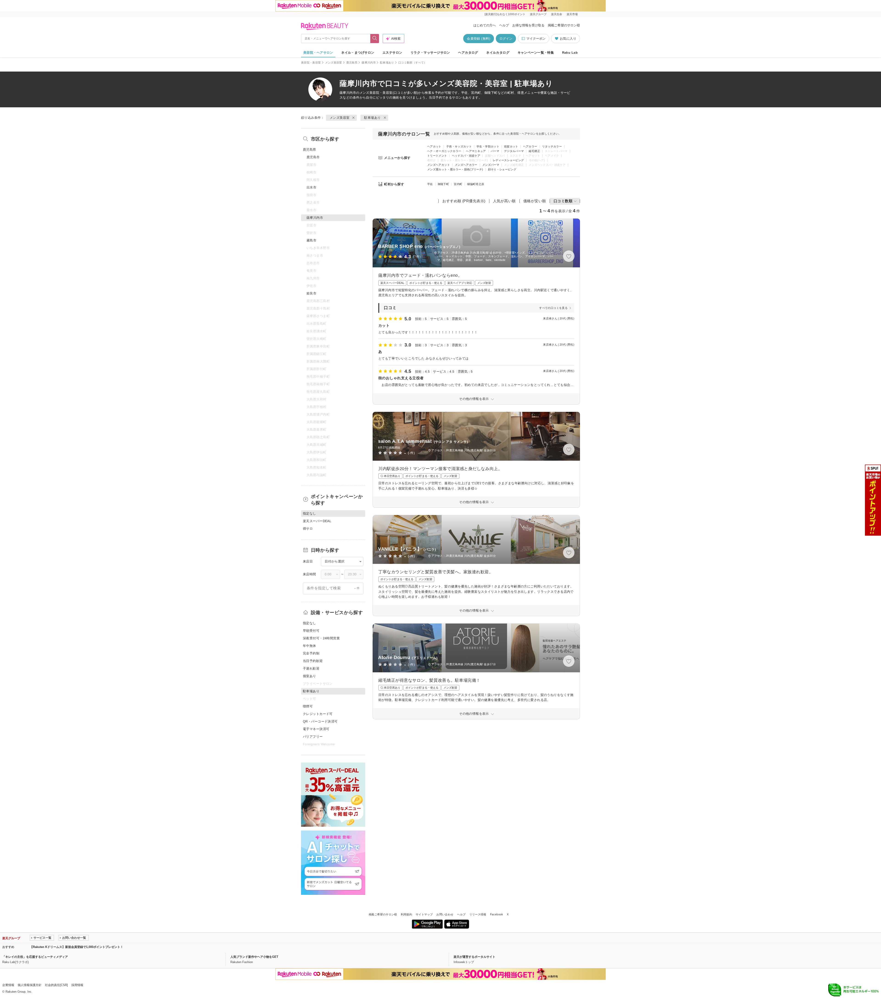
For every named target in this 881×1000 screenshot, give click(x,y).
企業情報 (8, 985)
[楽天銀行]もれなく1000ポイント (505, 14)
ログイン (505, 38)
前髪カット (511, 146)
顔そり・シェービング (502, 169)
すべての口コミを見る (553, 308)
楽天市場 (572, 14)
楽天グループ (538, 14)
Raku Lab (570, 52)
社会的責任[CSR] (56, 985)
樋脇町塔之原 (475, 184)
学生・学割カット (488, 146)
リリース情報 (477, 914)
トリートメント (437, 155)
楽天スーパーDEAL (317, 521)
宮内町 (458, 184)
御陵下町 (443, 184)
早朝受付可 (311, 630)
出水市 (311, 187)
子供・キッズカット (459, 146)
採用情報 (77, 985)
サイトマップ (424, 914)
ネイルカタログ (497, 52)
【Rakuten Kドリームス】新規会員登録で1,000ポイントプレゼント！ (76, 947)
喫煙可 (308, 706)
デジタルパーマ (514, 151)
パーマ (495, 151)
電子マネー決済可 (316, 729)
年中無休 (309, 646)
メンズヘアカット (438, 164)
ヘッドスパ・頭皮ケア (466, 155)
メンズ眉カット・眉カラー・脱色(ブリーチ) (455, 169)
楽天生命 (556, 14)
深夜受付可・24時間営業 (321, 638)
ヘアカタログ (468, 52)
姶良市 (311, 293)
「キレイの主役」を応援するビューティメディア (35, 956)
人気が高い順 (504, 201)
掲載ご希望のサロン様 (564, 25)
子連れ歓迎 (311, 668)
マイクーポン (536, 38)
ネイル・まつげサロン (357, 52)
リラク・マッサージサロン (430, 52)
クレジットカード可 (318, 714)
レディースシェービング (508, 160)
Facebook (496, 914)
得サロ (308, 528)
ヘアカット (434, 146)
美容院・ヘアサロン (318, 52)
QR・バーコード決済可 (320, 721)
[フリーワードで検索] (374, 38)
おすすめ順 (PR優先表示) (463, 201)
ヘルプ (504, 25)
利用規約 (406, 914)
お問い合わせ (444, 914)
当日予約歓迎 (313, 661)
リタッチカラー (552, 146)
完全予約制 (311, 653)
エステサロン (392, 52)
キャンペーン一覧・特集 (536, 52)
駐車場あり (387, 62)
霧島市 (311, 240)
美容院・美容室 (311, 62)
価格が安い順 (534, 201)
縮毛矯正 (534, 151)
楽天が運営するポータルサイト (474, 956)
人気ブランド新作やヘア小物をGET (254, 956)
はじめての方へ (484, 25)
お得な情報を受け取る (528, 25)
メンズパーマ (490, 164)
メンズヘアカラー (466, 164)
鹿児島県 (351, 62)
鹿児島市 (313, 157)
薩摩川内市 (369, 62)
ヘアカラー (530, 146)
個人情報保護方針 (30, 985)
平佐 (430, 184)
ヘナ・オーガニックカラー (444, 151)
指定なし (309, 623)
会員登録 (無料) (478, 38)
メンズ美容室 (333, 62)
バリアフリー (313, 736)
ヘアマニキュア (476, 151)
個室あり (309, 676)
